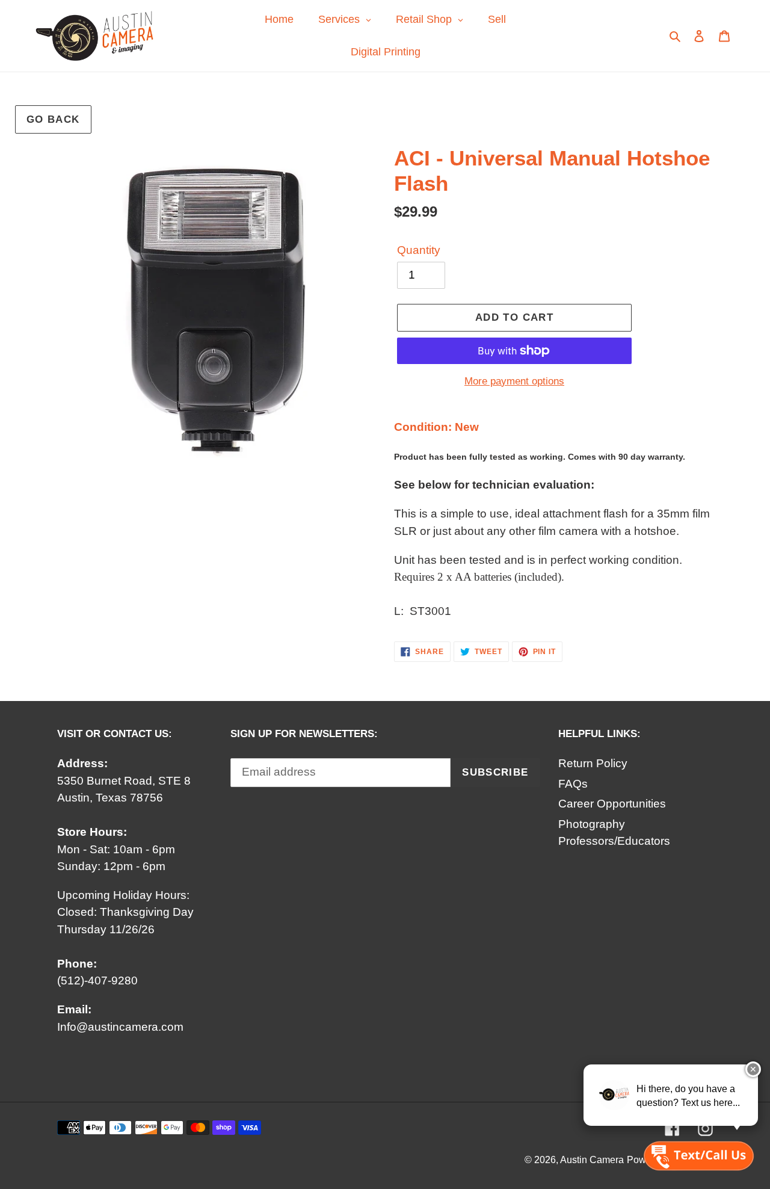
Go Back (53, 119)
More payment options (514, 381)
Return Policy (592, 763)
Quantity (418, 250)
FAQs (573, 783)
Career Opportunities (612, 803)
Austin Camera (592, 1160)
